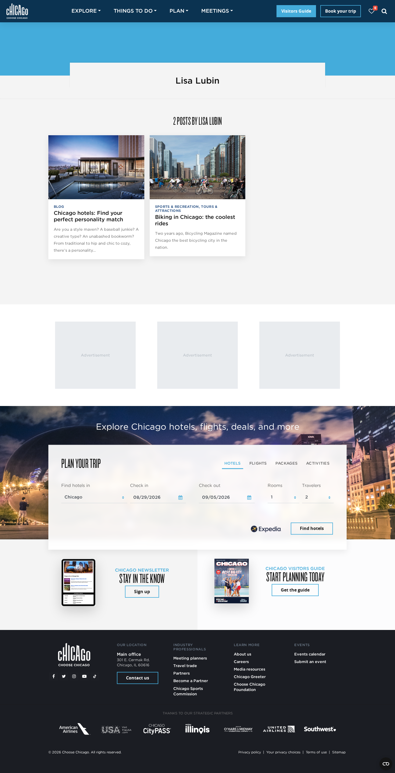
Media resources (249, 669)
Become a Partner (190, 680)
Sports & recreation (177, 207)
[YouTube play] (84, 676)
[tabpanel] (197, 509)
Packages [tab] (286, 463)
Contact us (137, 678)
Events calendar (309, 654)
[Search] (384, 11)
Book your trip (340, 11)
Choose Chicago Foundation (249, 687)
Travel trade (185, 665)
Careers (241, 661)
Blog (59, 207)
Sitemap (339, 752)
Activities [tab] (317, 463)
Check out (209, 485)
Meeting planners (190, 658)
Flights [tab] (258, 463)
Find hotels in (75, 485)
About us (242, 654)
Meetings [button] (215, 11)
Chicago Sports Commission (188, 691)
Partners (181, 673)
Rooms (275, 485)
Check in (139, 485)
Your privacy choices (283, 752)
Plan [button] (177, 11)
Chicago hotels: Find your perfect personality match (88, 216)
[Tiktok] (95, 676)
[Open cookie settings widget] (385, 763)
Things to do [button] (133, 11)
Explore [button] (84, 11)
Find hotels (312, 529)
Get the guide (295, 590)
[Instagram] (74, 676)
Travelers (311, 485)
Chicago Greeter (250, 676)
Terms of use (316, 752)
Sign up (142, 591)
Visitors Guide (296, 11)
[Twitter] (64, 676)
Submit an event (310, 661)
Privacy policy (249, 752)
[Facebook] (53, 676)
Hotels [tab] (232, 463)
